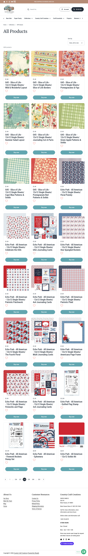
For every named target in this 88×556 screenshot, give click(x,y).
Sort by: (70, 38)
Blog (4, 503)
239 (29, 479)
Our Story (6, 498)
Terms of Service (37, 509)
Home (4, 25)
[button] (77, 9)
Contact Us (35, 498)
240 (33, 479)
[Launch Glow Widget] (83, 551)
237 (20, 479)
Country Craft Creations (20, 553)
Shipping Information (38, 506)
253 (39, 479)
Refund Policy (36, 503)
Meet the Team (7, 501)
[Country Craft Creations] (9, 9)
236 (16, 479)
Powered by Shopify (33, 553)
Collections (12, 25)
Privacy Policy (36, 501)
